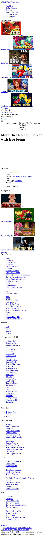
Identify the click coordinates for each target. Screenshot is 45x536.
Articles (8, 424)
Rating (8, 291)
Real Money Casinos (13, 470)
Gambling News (12, 12)
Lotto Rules (10, 451)
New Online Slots (12, 304)
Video (8, 258)
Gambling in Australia (14, 437)
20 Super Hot (10, 341)
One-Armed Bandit (13, 273)
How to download (12, 308)
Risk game (9, 429)
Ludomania (10, 441)
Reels (8, 283)
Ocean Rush (10, 394)
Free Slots (9, 6)
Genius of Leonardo (13, 364)
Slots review (10, 302)
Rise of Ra (9, 396)
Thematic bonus (11, 507)
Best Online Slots (12, 300)
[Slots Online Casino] (24, 528)
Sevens (30, 176)
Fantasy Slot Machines (14, 319)
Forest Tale (10, 354)
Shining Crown (11, 398)
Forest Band (10, 352)
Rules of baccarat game (14, 449)
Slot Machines (11, 262)
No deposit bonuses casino (15, 461)
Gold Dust (9, 366)
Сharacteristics (6, 112)
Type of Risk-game (13, 317)
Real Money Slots (12, 266)
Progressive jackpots (13, 435)
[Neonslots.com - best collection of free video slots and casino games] (9, 528)
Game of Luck (11, 362)
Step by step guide (12, 281)
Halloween (10, 375)
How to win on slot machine (16, 310)
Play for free (10, 260)
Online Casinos (11, 8)
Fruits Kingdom (11, 360)
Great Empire (10, 373)
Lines (8, 315)
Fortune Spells (11, 356)
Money (8, 480)
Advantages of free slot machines (18, 275)
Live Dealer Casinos (13, 482)
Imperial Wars (11, 379)
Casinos (8, 486)
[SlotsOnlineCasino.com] (10, 2)
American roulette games (15, 447)
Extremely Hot (11, 349)
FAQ (7, 296)
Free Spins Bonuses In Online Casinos (20, 478)
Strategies (9, 264)
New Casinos (10, 468)
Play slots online (11, 294)
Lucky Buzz (10, 387)
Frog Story (9, 358)
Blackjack (9, 402)
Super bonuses (11, 519)
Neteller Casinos (12, 474)
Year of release (11, 285)
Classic (23, 176)
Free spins (9, 497)
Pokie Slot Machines (13, 306)
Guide (8, 312)
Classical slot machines (14, 287)
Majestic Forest (11, 391)
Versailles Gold (11, 400)
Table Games (10, 464)
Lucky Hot (10, 389)
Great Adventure (12, 370)
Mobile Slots (10, 515)
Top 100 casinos (11, 14)
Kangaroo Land (11, 383)
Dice (13, 176)
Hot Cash (9, 377)
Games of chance (12, 443)
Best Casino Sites (12, 484)
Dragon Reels (11, 343)
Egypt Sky (9, 347)
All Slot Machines (12, 271)
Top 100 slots (10, 16)
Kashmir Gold (11, 385)
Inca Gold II (10, 381)
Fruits (18, 176)
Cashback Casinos (12, 489)
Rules (8, 298)
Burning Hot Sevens (13, 345)
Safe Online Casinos (13, 472)
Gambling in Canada (13, 454)
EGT (15, 172)
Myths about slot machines (15, 279)
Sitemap (4, 526)
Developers (10, 10)
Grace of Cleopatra (12, 368)
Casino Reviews (11, 466)
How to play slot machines (15, 277)
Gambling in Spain (12, 426)
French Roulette (11, 433)
